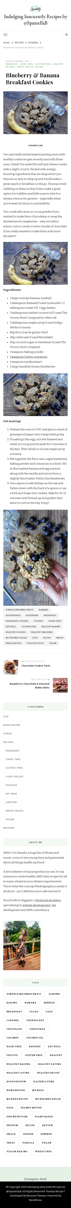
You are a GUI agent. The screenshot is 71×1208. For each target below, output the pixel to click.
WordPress (35, 1200)
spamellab (35, 145)
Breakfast (12, 64)
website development (36, 905)
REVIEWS (8, 828)
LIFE (6, 716)
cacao (33, 1011)
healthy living (18, 1073)
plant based (44, 1116)
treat (10, 1143)
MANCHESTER (11, 725)
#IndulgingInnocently (20, 610)
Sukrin (28, 1134)
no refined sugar (16, 638)
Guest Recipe (14, 776)
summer (46, 1134)
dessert (35, 1046)
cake (49, 1011)
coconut (12, 1038)
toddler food (35, 643)
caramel (12, 1020)
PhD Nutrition (17, 1116)
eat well (11, 626)
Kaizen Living (43, 1081)
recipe (47, 638)
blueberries (13, 615)
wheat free (43, 1151)
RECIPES (10, 67)
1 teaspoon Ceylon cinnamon (28, 357)
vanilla (28, 1143)
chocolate (14, 1029)
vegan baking (17, 1151)
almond (54, 994)
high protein (16, 1081)
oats (35, 638)
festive (12, 1055)
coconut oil (34, 1038)
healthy (56, 1055)
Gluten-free (43, 64)
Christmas (37, 1029)
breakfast (50, 615)
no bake (38, 1090)
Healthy (58, 64)
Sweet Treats (25, 67)
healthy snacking (42, 632)
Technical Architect (48, 900)
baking (11, 1002)
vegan (52, 643)
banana (43, 610)
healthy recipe (48, 1073)
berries (49, 1002)
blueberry (32, 615)
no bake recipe (17, 1099)
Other (7, 733)
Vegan (39, 67)
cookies (38, 621)
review (47, 1125)
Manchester (15, 1090)
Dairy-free (26, 64)
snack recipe (13, 643)
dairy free (55, 621)
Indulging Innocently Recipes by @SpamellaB (35, 19)
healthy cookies (16, 632)
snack (59, 638)
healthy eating (49, 1064)
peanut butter (31, 1107)
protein (12, 1125)
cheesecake (35, 1020)
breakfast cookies (17, 621)
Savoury (11, 802)
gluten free (29, 626)
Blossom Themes (36, 1195)
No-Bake (11, 793)
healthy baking (50, 626)
